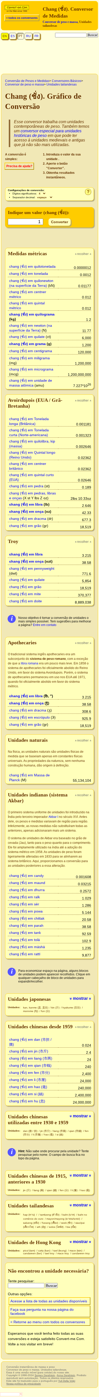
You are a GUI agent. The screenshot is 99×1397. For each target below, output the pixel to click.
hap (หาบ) (29, 1214)
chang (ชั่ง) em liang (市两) (30, 1058)
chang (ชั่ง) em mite (25, 594)
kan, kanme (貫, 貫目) (36, 1007)
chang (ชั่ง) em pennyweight (31, 568)
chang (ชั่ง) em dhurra (27, 890)
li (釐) (75, 1190)
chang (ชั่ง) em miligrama (29, 358)
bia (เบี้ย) (71, 1226)
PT (20, 36)
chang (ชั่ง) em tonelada (28, 274)
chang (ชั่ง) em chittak (26, 918)
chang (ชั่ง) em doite (25, 601)
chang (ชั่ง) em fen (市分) (29, 1073)
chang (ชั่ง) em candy (26, 876)
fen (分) (64, 1190)
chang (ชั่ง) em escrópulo (29, 717)
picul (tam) (29, 1250)
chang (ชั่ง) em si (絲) (26, 1094)
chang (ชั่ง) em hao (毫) (28, 1087)
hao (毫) (49, 1134)
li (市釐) (37, 1134)
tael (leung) (60, 1250)
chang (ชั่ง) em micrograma (31, 369)
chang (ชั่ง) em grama (27, 344)
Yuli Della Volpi (66, 1380)
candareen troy (81, 1253)
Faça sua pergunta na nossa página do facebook (42, 1311)
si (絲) (60, 1134)
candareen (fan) (33, 1253)
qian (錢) (52, 1190)
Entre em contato (44, 625)
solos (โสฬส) (56, 1226)
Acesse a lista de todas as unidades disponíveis (48, 1301)
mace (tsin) (76, 1250)
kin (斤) (55, 1007)
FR (37, 36)
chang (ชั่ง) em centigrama (30, 351)
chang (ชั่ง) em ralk (24, 897)
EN (5, 36)
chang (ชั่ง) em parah (26, 925)
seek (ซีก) (67, 1222)
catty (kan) (44, 1250)
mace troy (63, 1253)
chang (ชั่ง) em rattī (24, 954)
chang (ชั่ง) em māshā (27, 947)
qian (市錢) (75, 1131)
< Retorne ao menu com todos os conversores (47, 1322)
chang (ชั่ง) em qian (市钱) (30, 1065)
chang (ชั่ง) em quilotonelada (32, 266)
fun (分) (45, 1011)
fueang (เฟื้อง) (50, 1222)
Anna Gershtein (66, 1375)
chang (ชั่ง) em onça (26, 511)
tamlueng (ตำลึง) (50, 1214)
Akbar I (53, 817)
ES (13, 36)
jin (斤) (27, 1190)
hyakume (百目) (71, 1007)
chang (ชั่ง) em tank (25, 933)
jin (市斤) (45, 1131)
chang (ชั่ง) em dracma (27, 519)
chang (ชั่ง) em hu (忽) (27, 1101)
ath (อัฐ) (42, 1226)
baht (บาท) (69, 1214)
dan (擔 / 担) (30, 1131)
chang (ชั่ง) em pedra (26, 486)
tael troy (50, 1253)
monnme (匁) (31, 1011)
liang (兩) (39, 1190)
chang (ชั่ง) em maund (27, 883)
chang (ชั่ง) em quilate (27, 337)
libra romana (29, 663)
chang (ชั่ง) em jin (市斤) (28, 1051)
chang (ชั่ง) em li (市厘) (27, 1080)
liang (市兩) (60, 1131)
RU (28, 36)
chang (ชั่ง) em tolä (24, 940)
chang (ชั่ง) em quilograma (32, 314)
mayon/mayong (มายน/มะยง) (63, 1218)
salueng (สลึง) (31, 1222)
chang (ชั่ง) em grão (25, 526)
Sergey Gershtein (45, 1375)
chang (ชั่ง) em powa (26, 911)
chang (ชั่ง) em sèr (24, 904)
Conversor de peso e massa (60, 22)
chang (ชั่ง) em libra (26, 504)
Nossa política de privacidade (23, 1383)
